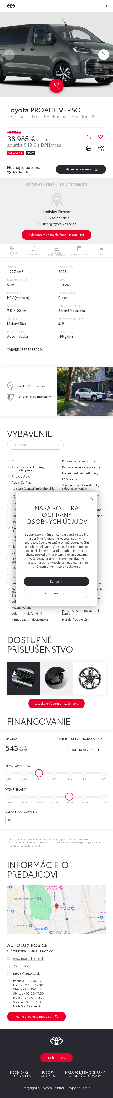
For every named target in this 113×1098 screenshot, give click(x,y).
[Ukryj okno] (91, 498)
